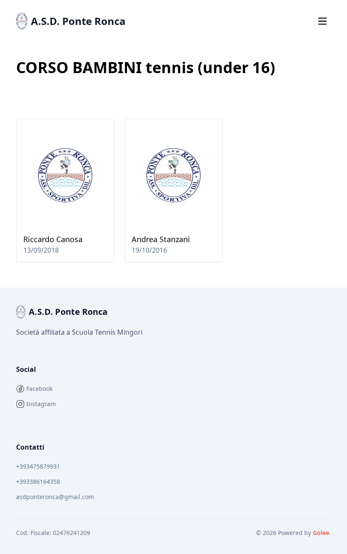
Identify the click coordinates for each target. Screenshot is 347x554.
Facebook (39, 389)
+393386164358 (38, 482)
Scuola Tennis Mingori (107, 332)
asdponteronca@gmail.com (55, 497)
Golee (321, 533)
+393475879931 (38, 466)
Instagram (41, 404)
